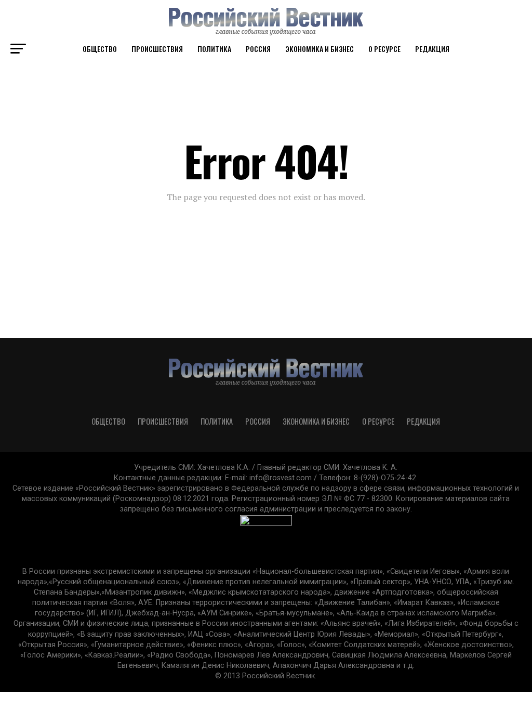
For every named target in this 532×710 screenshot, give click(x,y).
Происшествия (157, 48)
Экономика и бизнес (319, 48)
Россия (258, 48)
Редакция (432, 48)
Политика (214, 48)
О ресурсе (384, 48)
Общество (100, 48)
